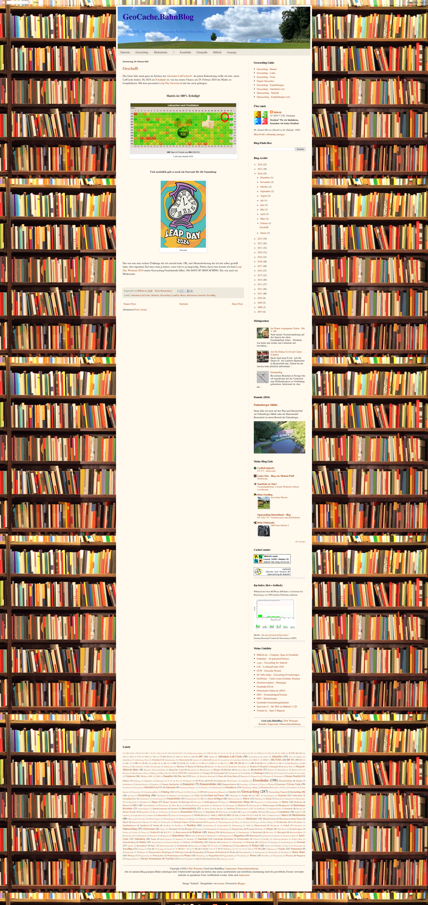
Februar (264, 223)
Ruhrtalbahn (178, 835)
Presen (134, 832)
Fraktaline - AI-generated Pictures (273, 658)
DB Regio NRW (146, 776)
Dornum (267, 776)
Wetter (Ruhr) (298, 852)
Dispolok (244, 776)
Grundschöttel (157, 798)
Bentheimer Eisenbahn (237, 766)
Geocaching (142, 52)
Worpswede (277, 855)
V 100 (178, 848)
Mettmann (203, 818)
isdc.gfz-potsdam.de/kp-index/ (275, 634)
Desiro (193, 776)
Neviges (256, 822)
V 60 (203, 848)
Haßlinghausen (210, 802)
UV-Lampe (159, 849)
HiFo (135, 805)
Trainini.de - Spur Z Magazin (271, 710)
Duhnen (126, 780)
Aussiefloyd (225, 760)
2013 (260, 284)
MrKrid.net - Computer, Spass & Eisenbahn (277, 654)
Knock (155, 812)
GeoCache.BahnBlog (158, 16)
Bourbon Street (241, 769)
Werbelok (222, 852)
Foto (284, 787)
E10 (177, 780)
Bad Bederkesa (293, 763)
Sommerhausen (287, 842)
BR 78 (281, 763)
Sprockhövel (142, 845)
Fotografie (202, 52)
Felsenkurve (230, 787)
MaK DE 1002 (260, 815)
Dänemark (160, 780)
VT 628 (248, 849)
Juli (262, 200)
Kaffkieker (261, 808)
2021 (260, 247)
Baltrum (180, 766)
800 (170, 756)
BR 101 (290, 759)
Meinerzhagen (154, 818)
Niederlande (282, 822)
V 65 (210, 849)
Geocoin (131, 795)
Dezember (265, 177)
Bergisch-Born (287, 766)
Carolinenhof (218, 773)
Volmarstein (296, 848)
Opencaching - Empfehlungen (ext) (273, 96)
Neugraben (210, 822)
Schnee (142, 842)
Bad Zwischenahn (153, 766)
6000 (147, 756)
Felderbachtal (216, 787)
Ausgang (231, 52)
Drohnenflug (276, 372)
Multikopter (251, 818)
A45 (193, 756)
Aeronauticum (253, 756)
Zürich (198, 858)
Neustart (246, 822)
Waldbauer (141, 852)
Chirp (271, 773)
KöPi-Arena (223, 812)
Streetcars (194, 845)
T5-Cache (214, 845)
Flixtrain (265, 787)
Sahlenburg (139, 838)
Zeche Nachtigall (185, 858)
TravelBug (211, 295)
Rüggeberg (239, 835)
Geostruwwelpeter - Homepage (271, 682)
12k (230, 753)
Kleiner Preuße (129, 811)
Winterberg (200, 855)
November (265, 182)
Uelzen (169, 849)
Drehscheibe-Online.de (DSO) (271, 690)
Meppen (192, 818)
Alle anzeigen (300, 541)
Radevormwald (182, 832)
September (265, 191)
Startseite (125, 52)
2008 (260, 307)
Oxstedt (199, 829)
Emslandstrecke (142, 784)
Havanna (197, 802)
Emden (299, 780)
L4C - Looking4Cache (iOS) (270, 666)
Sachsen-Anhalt (289, 835)
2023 (260, 238)
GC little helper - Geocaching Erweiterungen (278, 674)
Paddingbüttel (210, 829)
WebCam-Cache (182, 852)
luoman (220, 883)
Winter (187, 855)
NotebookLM (222, 825)
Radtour (197, 832)
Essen (271, 784)
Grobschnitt (297, 795)
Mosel (240, 818)
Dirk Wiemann (291, 720)
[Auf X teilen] (185, 291)
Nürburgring (237, 825)
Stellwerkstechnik (166, 845)
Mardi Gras (273, 815)
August (264, 195)
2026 (260, 164)
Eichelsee (233, 780)
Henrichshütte (273, 802)
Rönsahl (201, 835)
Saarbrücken (266, 835)
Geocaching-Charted (278, 792)
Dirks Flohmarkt (266, 522)
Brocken (126, 773)
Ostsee (162, 829)
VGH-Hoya (227, 849)
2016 (260, 270)
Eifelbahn (245, 780)
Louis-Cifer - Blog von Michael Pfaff (275, 476)
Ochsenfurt (298, 825)
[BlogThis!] (182, 291)
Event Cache (295, 784)
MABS (197, 815)
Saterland (190, 839)
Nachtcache (165, 822)
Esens (263, 784)
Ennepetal (188, 784)
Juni (262, 205)
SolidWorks (262, 842)
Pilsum (269, 828)
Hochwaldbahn (149, 805)
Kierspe (299, 808)
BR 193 (176, 763)
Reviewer (270, 832)
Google (245, 795)
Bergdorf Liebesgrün (269, 766)
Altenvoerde (184, 759)
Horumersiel (254, 805)
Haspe (154, 801)
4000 (300, 753)
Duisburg (136, 780)
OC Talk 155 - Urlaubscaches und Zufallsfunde (278, 517)
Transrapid (298, 845)
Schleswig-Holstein (280, 839)
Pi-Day (260, 829)
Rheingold (281, 832)
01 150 (135, 753)
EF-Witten (199, 780)
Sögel (204, 845)
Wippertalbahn (228, 855)
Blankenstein (205, 769)
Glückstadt (234, 795)
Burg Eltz (164, 773)
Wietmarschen (143, 855)
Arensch (196, 760)
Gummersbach (191, 798)
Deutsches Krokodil (207, 776)
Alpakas (299, 756)
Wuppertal (300, 855)
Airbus (265, 756)
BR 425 (263, 763)
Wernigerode (260, 852)
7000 (154, 756)
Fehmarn (204, 787)
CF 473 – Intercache (266, 470)
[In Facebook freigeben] (188, 291)
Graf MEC (256, 795)
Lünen (173, 815)
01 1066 (126, 753)
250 (276, 753)
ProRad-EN (155, 832)
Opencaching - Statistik (268, 92)
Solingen (274, 842)
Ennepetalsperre (229, 784)
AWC (200, 756)
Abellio (212, 756)
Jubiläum (231, 808)
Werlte (233, 852)
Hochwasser (163, 805)
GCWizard (179, 792)
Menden (182, 818)
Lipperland (137, 815)
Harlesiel (278, 798)
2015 (260, 275)
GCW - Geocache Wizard (269, 670)
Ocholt (286, 825)
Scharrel (256, 839)
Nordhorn (179, 825)
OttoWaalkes (186, 829)
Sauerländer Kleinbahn (223, 839)
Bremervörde (297, 769)
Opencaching (130, 829)
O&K (248, 825)
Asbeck (205, 759)
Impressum (273, 724)
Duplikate (148, 780)
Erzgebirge (244, 784)
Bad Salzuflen (137, 766)
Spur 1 (153, 845)
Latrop (243, 812)
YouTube (170, 858)
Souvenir (202, 295)
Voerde (281, 848)
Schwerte (213, 842)
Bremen (271, 769)
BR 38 (254, 763)
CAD (173, 773)
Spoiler (130, 845)
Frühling (165, 791)
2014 (260, 279)
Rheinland (143, 835)
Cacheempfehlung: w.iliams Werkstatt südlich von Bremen (278, 488)
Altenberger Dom (141, 760)
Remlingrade (244, 832)
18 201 (251, 753)
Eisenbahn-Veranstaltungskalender (273, 702)
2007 (260, 311)
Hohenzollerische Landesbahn (197, 805)
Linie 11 (298, 811)
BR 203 (186, 763)
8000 (178, 756)
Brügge (154, 773)
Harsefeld (132, 802)
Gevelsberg (144, 795)
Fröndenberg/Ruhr (150, 792)
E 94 (170, 780)
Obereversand (260, 825)
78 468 (163, 756)
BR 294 (234, 763)
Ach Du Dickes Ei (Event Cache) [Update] (286, 353)
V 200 (194, 848)
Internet (174, 808)
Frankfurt (293, 787)
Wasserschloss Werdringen (160, 852)
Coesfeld (290, 773)
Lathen (234, 811)
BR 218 (205, 763)
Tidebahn (277, 845)
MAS (205, 815)
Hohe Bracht (177, 805)
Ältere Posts (237, 303)
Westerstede (273, 852)
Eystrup (138, 787)
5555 (139, 756)
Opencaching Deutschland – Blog (274, 514)
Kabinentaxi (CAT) (246, 808)
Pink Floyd (282, 829)
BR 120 (148, 763)
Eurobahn (281, 784)
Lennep (272, 812)
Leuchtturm (283, 811)
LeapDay (175, 295)
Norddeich (144, 825)
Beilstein (210, 766)
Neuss (237, 822)
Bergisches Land (176, 769)
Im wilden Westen (279, 497)
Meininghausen (169, 818)
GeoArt (232, 791)
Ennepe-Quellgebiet (170, 784)
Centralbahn (245, 773)
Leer (263, 811)
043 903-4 (179, 753)
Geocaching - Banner (267, 69)
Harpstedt (289, 798)
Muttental (135, 822)
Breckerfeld (256, 769)
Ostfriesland (149, 828)
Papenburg (224, 829)
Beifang (200, 766)
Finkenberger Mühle (266, 405)
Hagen (220, 798)
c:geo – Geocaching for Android (272, 662)
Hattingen (186, 802)
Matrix (183, 295)
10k (215, 753)
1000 (208, 753)
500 (124, 756)
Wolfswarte (262, 478)
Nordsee (191, 825)
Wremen (289, 855)
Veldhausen (270, 849)
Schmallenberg (129, 842)
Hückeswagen (269, 805)
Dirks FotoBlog (265, 494)
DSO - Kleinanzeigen (267, 698)
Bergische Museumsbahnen (154, 769)
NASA (155, 822)
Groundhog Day (129, 798)
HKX (202, 798)
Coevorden (301, 773)
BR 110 (129, 763)
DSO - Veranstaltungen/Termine (272, 694)
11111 (222, 753)
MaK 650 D (246, 815)
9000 (186, 756)
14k (243, 753)
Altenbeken (127, 760)
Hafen (210, 798)
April (263, 214)
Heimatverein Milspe (240, 801)
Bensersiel (221, 766)
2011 (260, 293)
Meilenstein (192, 295)
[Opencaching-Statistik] (272, 575)
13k (236, 753)
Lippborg (126, 815)
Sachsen (277, 835)
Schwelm (198, 842)
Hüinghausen (283, 805)
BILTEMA (276, 759)
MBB (213, 815)
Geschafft (130, 68)
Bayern (191, 766)
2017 (260, 266)
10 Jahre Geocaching (195, 753)
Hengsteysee (259, 802)
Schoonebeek (157, 842)
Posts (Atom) (140, 309)
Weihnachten (198, 852)
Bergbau (253, 766)
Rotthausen (164, 835)
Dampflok (168, 776)
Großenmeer (144, 798)
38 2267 (291, 753)
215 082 (267, 753)
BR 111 (138, 763)
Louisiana (149, 815)
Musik (125, 822)
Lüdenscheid (161, 815)
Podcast (126, 832)
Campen (206, 773)
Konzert (165, 812)
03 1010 (168, 753)
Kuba (200, 812)
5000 (131, 756)
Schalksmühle (243, 839)
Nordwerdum (208, 825)
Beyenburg (192, 769)
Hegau (223, 802)
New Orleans (268, 822)
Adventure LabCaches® (179, 75)
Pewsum (250, 829)
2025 (260, 169)
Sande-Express (166, 839)
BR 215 (195, 763)
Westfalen (285, 852)
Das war (182, 776)
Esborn (254, 784)
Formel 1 (275, 787)
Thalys (267, 845)
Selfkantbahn (237, 842)
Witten (253, 855)
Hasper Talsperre (170, 802)
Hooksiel (242, 805)
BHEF (265, 760)
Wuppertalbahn (131, 858)
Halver (246, 798)
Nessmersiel (197, 822)
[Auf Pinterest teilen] (191, 291)
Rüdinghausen (225, 835)
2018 (260, 261)
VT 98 (257, 848)
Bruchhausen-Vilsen (140, 773)
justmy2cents (210, 858)
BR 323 (245, 763)
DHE (158, 776)
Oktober (264, 186)
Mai (262, 209)
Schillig (266, 839)
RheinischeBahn (296, 832)
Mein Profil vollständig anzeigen (269, 134)
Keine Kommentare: (164, 290)
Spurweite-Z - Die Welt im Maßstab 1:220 (277, 706)
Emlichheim (127, 784)
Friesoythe (136, 792)
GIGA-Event (191, 792)
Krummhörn (186, 811)
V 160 (186, 849)
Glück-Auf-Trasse (215, 795)
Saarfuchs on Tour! (267, 484)
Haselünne (144, 802)
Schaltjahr (160, 79)
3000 (283, 753)
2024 (260, 173)
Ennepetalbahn (208, 784)
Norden (156, 825)
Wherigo (131, 855)
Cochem (280, 773)
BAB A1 (256, 760)
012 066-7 (146, 753)
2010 (260, 298)
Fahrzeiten (171, 787)
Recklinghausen (229, 832)
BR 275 (224, 763)
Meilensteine (160, 52)
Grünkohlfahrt (173, 798)
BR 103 (302, 760)
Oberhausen (274, 825)
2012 (260, 289)
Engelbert (155, 784)
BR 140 (157, 763)
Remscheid (257, 832)
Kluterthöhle (144, 812)
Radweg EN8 (213, 832)
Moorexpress (229, 818)
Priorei (143, 832)
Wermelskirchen (245, 852)
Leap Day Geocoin (169, 83)
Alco (291, 756)
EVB (210, 780)
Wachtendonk (128, 852)
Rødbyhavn (212, 835)
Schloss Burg (297, 839)
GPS (201, 792)
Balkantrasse (169, 766)
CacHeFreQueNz (265, 468)
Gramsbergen (269, 795)
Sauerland (202, 838)
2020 (260, 252)
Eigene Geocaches (265, 81)
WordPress (266, 855)
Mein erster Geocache (136, 818)
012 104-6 (157, 753)
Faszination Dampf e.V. (189, 787)
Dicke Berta (232, 776)
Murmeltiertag (269, 818)
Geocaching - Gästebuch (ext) (271, 89)
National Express (181, 822)
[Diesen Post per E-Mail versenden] (178, 291)
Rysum (192, 835)
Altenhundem (170, 760)
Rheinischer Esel (129, 835)
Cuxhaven (130, 776)
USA (149, 848)
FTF (160, 787)
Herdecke (298, 802)
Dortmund (278, 776)
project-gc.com (225, 858)
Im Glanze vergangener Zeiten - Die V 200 (288, 330)
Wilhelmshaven (174, 855)
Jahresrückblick (189, 808)
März (263, 218)
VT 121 (238, 849)
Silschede (250, 842)
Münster (146, 822)
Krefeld (174, 812)
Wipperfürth (213, 855)
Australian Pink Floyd (241, 760)
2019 (260, 257)
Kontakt (262, 724)
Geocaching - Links (266, 72)
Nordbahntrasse (129, 825)
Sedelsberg (224, 842)
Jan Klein (205, 808)
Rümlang (253, 835)
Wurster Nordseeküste (151, 858)
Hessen (126, 805)
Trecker (141, 849)
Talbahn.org (227, 845)
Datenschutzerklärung (290, 724)
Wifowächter (158, 855)
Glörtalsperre (186, 795)
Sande (153, 839)
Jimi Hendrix (218, 808)
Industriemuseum (160, 808)
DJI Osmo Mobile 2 (280, 525)
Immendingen (143, 808)
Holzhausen (217, 805)
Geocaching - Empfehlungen (270, 85)
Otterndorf (173, 829)
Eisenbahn (185, 52)
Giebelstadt (161, 795)
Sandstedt (179, 839)
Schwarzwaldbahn (173, 842)
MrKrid (217, 52)
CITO (180, 773)
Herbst (285, 801)
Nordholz (167, 825)
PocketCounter (296, 829)
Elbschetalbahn (285, 780)
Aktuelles (155, 295)
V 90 (218, 848)
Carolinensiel (233, 773)
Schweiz (187, 842)
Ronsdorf (153, 835)
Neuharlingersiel (225, 822)
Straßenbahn (182, 845)
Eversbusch (127, 787)
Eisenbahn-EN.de (265, 686)
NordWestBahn (296, 822)
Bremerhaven (283, 769)
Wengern (211, 852)
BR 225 (214, 763)
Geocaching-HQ (297, 791)
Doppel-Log (256, 776)
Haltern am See (234, 798)
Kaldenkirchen (275, 808)
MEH (220, 815)
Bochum (227, 769)
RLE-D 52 (168, 832)
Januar (263, 232)
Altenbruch (156, 759)
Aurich (214, 760)
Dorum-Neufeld (293, 776)
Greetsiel (282, 795)
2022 (260, 243)
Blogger (217, 769)
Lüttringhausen (185, 815)
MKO (228, 815)
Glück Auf (198, 795)
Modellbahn (215, 818)
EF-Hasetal (187, 780)
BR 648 (273, 763)
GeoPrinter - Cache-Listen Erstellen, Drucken (278, 678)
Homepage (230, 805)
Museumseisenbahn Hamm (290, 818)
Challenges (259, 772)
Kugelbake (210, 811)
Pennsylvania (237, 829)
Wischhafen (241, 855)
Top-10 (288, 845)
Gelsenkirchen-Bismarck (216, 792)
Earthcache (221, 780)
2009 (260, 302)
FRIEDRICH (149, 787)
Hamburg (258, 798)
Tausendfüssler (241, 845)
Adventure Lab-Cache (140, 295)
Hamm (269, 798)
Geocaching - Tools (266, 76)
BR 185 (167, 763)
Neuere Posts (130, 303)
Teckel (255, 845)
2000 (259, 753)
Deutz (221, 776)
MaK (236, 815)
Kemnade (288, 808)
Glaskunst (173, 795)
